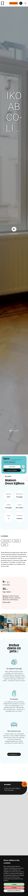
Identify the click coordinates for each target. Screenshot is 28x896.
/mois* (16, 459)
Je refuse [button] (14, 887)
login (20, 3)
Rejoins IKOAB (13, 3)
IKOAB (2, 3)
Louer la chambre (12, 470)
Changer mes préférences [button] (14, 890)
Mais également (13, 754)
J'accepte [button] (14, 884)
